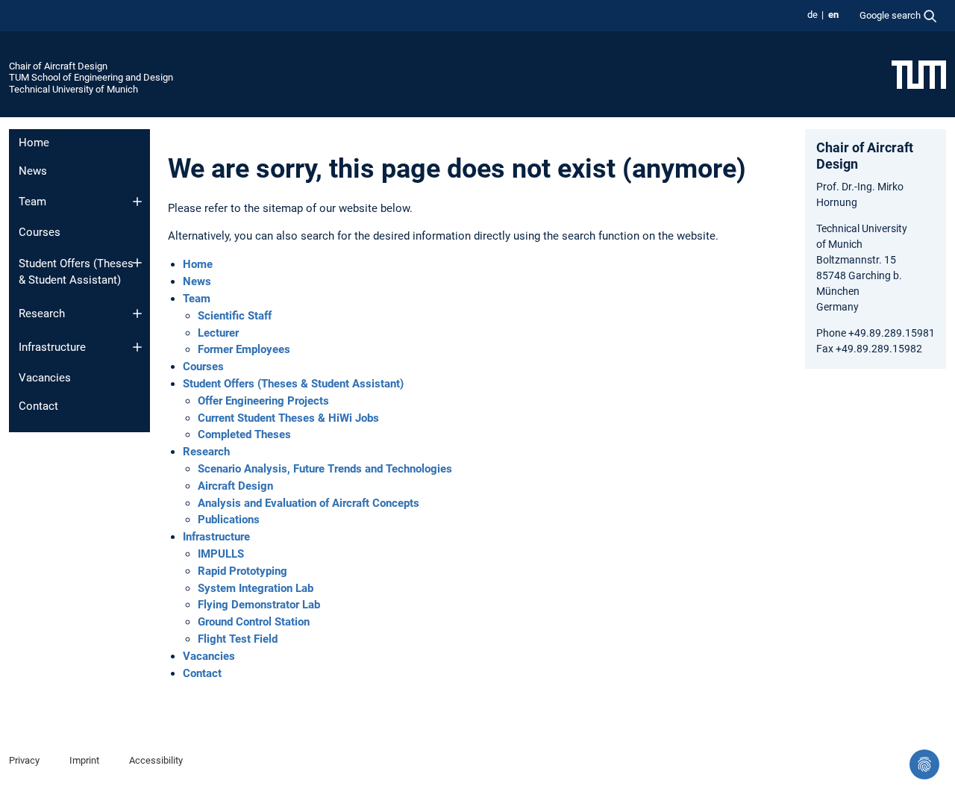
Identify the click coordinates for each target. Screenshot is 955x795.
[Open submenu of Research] (137, 313)
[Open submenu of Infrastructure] (137, 347)
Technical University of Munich (73, 89)
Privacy (24, 760)
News (33, 171)
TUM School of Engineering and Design (91, 77)
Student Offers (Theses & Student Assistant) (76, 272)
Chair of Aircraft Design (58, 66)
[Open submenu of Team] (137, 202)
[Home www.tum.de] (919, 74)
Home (34, 142)
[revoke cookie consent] (924, 764)
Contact (38, 406)
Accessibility (156, 760)
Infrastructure (52, 347)
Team (32, 201)
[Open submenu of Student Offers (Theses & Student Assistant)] (137, 263)
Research (42, 313)
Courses (39, 232)
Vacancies (45, 377)
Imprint (84, 760)
